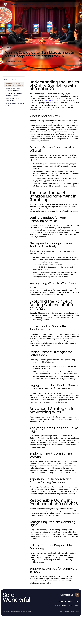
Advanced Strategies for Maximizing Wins (12, 99)
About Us (60, 611)
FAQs (76, 601)
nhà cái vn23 (48, 100)
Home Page (62, 601)
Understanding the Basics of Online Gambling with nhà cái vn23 (14, 84)
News (70, 601)
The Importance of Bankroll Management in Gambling (13, 89)
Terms (72, 611)
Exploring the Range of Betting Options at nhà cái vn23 (14, 94)
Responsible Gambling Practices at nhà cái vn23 (15, 104)
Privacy (67, 611)
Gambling (9, 47)
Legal (77, 611)
